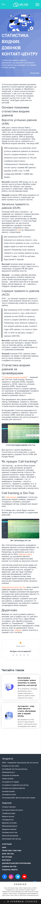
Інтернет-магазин (9, 807)
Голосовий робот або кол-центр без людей (18, 798)
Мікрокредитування (9, 826)
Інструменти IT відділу (10, 782)
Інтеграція (7, 844)
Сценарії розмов (8, 791)
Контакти (6, 860)
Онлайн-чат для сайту (10, 766)
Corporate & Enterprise (10, 775)
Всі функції (7, 857)
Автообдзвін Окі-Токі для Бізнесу (14, 769)
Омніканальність (8, 772)
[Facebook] (4, 876)
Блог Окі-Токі (8, 854)
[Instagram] (11, 876)
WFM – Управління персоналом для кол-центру (20, 763)
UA (3, 4)
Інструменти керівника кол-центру (15, 785)
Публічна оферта (10, 870)
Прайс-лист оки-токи (11, 851)
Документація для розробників (16, 863)
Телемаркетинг (8, 820)
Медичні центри (8, 817)
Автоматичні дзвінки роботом (13, 788)
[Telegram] (17, 876)
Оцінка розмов (7, 779)
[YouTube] (24, 876)
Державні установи (9, 823)
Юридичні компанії (9, 829)
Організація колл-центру (11, 839)
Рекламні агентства (9, 832)
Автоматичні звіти (9, 795)
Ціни (4, 847)
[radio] (13, 655)
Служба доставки (8, 813)
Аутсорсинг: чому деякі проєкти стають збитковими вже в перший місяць (27, 711)
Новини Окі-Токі (9, 867)
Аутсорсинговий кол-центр (12, 810)
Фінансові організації (10, 836)
